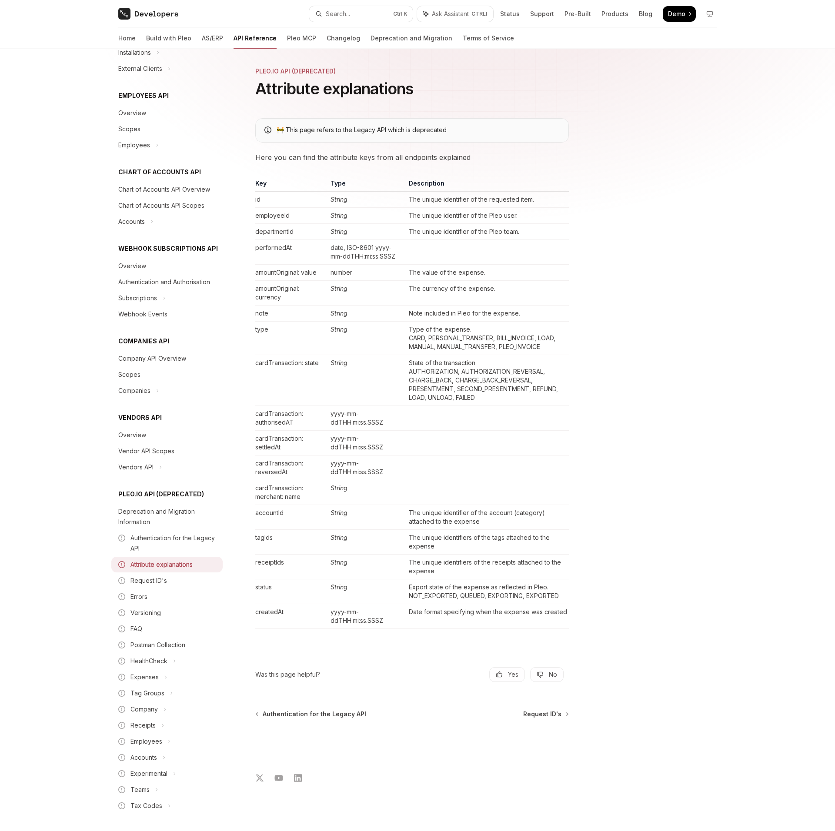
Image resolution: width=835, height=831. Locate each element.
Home (127, 38)
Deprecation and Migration (411, 38)
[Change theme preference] (710, 14)
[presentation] (174, 440)
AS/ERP (212, 38)
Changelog (343, 38)
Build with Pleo (168, 38)
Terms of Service (488, 38)
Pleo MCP (301, 38)
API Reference (255, 38)
